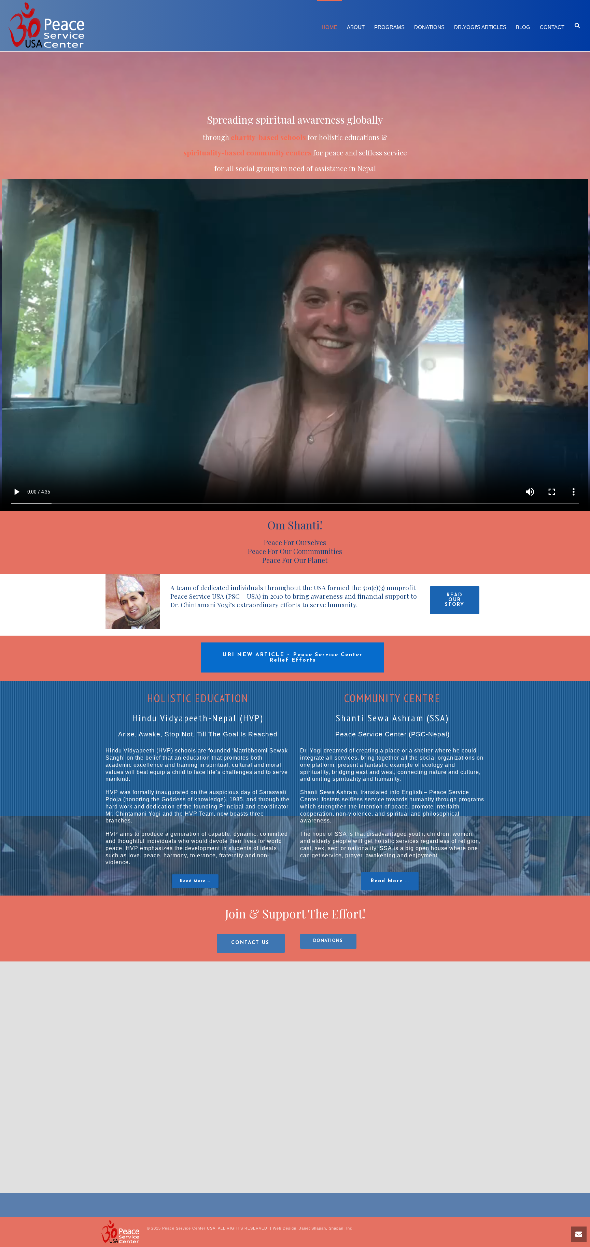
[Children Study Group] (177, 1019)
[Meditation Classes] (531, 1019)
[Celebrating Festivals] (59, 1019)
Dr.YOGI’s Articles (480, 27)
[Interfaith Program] (295, 1019)
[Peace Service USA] (120, 1231)
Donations (429, 27)
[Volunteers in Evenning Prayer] (413, 1135)
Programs (389, 27)
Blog (523, 27)
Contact (552, 27)
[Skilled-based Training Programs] (177, 1135)
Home (329, 27)
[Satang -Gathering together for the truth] (59, 1135)
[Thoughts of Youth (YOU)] (295, 1135)
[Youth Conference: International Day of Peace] (531, 1135)
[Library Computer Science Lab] (413, 1019)
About (356, 27)
